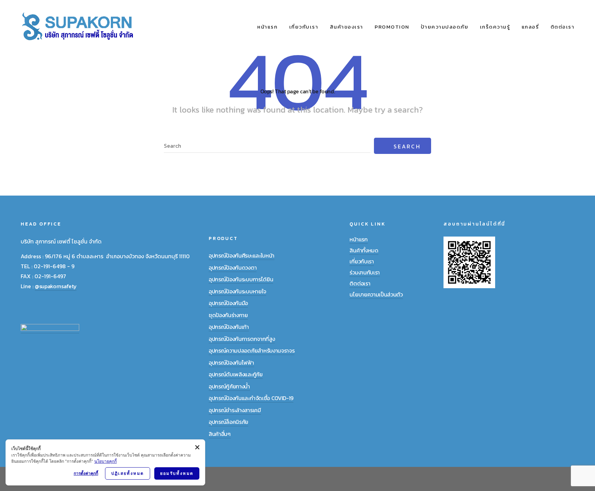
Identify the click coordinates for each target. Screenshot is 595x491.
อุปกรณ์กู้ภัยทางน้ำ (229, 386)
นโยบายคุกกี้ (105, 461)
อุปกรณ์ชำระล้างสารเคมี (235, 410)
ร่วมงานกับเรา (364, 272)
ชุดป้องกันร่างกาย (228, 315)
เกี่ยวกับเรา (304, 27)
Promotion (392, 27)
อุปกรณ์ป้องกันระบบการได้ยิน (241, 279)
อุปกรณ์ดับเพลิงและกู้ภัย (236, 374)
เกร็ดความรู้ (495, 27)
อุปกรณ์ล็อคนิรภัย (228, 422)
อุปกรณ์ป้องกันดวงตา (233, 267)
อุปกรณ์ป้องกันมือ (228, 303)
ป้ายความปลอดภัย (445, 27)
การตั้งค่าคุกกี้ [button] (86, 473)
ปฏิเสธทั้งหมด (127, 473)
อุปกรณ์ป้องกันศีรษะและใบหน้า (241, 255)
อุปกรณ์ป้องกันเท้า (229, 327)
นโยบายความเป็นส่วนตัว (376, 294)
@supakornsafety (55, 286)
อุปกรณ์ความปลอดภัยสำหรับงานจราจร (251, 350)
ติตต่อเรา (563, 27)
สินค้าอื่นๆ (220, 434)
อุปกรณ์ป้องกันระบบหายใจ (237, 291)
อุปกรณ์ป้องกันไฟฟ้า (231, 362)
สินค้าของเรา (346, 27)
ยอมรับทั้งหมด (177, 473)
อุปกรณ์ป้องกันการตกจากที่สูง (242, 339)
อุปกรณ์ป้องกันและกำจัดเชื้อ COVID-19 (251, 398)
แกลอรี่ (530, 27)
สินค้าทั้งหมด (363, 250)
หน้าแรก (267, 27)
